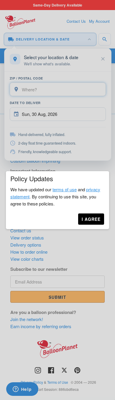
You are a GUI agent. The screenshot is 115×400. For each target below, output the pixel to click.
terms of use (64, 189)
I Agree (91, 219)
